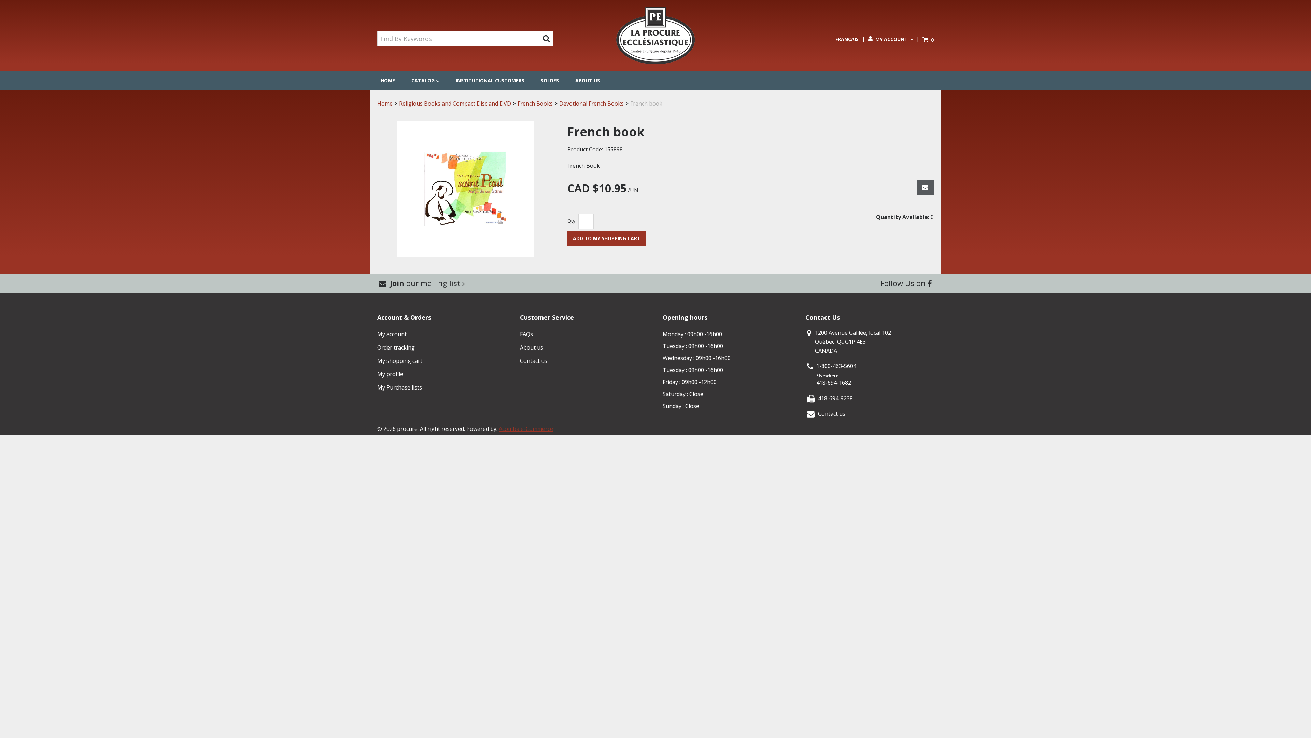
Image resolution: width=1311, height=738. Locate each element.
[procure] (655, 35)
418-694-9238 (835, 398)
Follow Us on (904, 283)
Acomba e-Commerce (526, 429)
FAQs (526, 334)
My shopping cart (399, 361)
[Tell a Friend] (925, 187)
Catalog (423, 80)
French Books (535, 103)
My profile (390, 374)
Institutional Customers (490, 80)
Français (847, 39)
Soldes (550, 80)
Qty (571, 221)
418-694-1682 (833, 382)
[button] (928, 40)
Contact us (533, 361)
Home (388, 80)
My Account (891, 39)
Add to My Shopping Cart (606, 238)
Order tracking (396, 347)
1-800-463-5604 (836, 366)
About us (587, 80)
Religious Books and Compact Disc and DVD (455, 103)
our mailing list (426, 283)
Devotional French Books (591, 103)
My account (392, 334)
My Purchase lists (399, 387)
